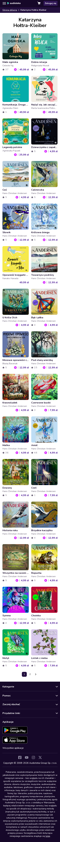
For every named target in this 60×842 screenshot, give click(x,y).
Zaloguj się (50, 3)
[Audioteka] (14, 3)
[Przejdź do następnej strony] (35, 674)
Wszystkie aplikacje (13, 748)
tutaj (48, 836)
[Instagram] (33, 757)
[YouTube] (26, 757)
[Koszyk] (39, 3)
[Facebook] (20, 757)
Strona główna (9, 10)
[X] (40, 757)
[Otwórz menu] (4, 3)
